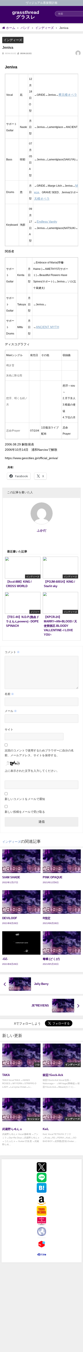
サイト (9, 729)
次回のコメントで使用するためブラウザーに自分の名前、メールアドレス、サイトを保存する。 (39, 753)
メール (11, 711)
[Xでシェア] (41, 1167)
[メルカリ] (41, 1244)
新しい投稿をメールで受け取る (25, 811)
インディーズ (13, 39)
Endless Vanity (47, 221)
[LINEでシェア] (41, 1177)
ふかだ (41, 530)
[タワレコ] (41, 1211)
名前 (9, 694)
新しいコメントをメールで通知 (25, 799)
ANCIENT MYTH (47, 327)
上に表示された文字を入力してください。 (32, 770)
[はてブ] (41, 1188)
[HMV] (41, 1221)
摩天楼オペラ (67, 94)
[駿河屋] (41, 1254)
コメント (12, 652)
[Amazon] (41, 1200)
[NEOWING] (41, 1231)
